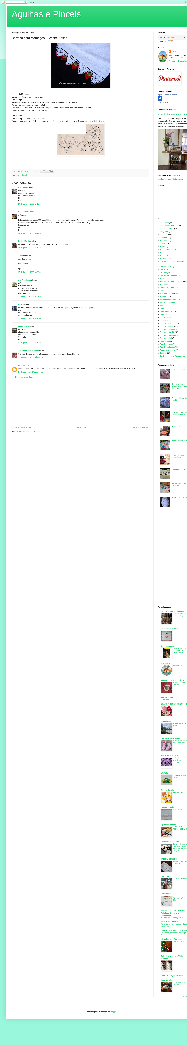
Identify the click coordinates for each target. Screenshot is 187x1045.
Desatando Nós (167, 807)
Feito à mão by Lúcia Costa (172, 976)
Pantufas (163, 317)
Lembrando (165, 700)
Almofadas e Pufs (167, 229)
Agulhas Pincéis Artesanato (167, 95)
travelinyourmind (168, 721)
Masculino (164, 296)
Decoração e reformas (169, 276)
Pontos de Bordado (167, 329)
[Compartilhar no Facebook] (49, 171)
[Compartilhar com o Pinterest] (52, 171)
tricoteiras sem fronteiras (171, 939)
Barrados (25, 175)
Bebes (162, 244)
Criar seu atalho (163, 102)
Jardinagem (164, 290)
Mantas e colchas (167, 293)
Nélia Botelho (23, 212)
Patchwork (164, 320)
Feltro (162, 278)
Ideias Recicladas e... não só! (173, 680)
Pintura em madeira (168, 323)
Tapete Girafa (178, 792)
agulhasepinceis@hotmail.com (170, 179)
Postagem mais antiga (139, 427)
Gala (174, 631)
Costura (163, 270)
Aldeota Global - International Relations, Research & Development (173, 913)
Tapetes (163, 353)
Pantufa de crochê (179, 370)
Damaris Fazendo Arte (170, 842)
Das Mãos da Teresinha (170, 738)
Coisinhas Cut (165, 267)
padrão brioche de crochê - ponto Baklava (179, 760)
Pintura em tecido (167, 326)
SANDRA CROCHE (169, 859)
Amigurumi (164, 232)
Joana (174, 51)
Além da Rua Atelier (169, 922)
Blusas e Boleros (166, 250)
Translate (177, 41)
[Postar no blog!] (44, 171)
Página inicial (81, 427)
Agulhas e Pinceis (46, 14)
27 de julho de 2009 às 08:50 (29, 296)
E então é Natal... (179, 941)
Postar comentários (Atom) (29, 432)
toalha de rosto (178, 810)
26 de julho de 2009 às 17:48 (29, 248)
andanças (164, 235)
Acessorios (164, 223)
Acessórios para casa (168, 226)
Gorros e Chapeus (167, 288)
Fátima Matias (24, 326)
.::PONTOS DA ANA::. (170, 756)
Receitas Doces (166, 344)
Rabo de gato (165, 341)
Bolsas (162, 253)
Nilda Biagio (23, 188)
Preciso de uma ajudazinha (178, 456)
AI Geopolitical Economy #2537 (172, 918)
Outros (162, 314)
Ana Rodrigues (24, 280)
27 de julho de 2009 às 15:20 (29, 343)
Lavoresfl (165, 876)
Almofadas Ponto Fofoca (28, 351)
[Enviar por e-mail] (41, 171)
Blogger (113, 1012)
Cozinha (163, 273)
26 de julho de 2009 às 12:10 (29, 204)
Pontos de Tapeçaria (168, 335)
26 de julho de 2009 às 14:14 (29, 233)
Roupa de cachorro (167, 350)
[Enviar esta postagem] (36, 171)
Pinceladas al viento (169, 629)
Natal (162, 308)
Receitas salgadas (167, 347)
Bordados (164, 259)
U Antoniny (165, 663)
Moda (162, 305)
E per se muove (167, 646)
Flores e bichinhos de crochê (171, 282)
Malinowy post (178, 665)
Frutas (162, 284)
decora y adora (167, 980)
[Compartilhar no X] (46, 171)
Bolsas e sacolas (166, 256)
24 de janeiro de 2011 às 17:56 (30, 372)
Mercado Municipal (167, 302)
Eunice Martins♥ (25, 241)
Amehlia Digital (167, 894)
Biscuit (162, 247)
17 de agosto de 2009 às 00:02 (30, 357)
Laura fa (164, 773)
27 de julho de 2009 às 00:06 (29, 272)
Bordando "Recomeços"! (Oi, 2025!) (179, 898)
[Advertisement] (80, 402)
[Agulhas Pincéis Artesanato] (160, 100)
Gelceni (21, 365)
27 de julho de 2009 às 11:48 (29, 318)
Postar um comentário (24, 377)
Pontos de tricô (166, 338)
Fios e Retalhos (167, 698)
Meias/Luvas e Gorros (168, 299)
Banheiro (163, 238)
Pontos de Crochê (167, 332)
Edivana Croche (167, 790)
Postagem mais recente (21, 427)
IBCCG (21, 304)
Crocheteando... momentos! (172, 611)
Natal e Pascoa (166, 311)
